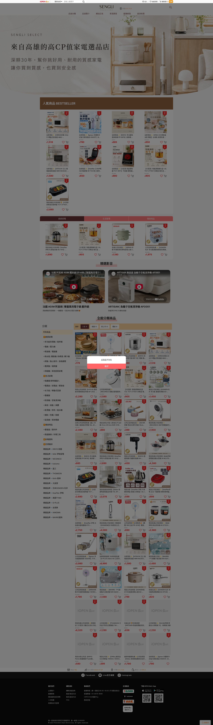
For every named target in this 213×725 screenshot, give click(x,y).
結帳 (171, 1)
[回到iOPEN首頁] (44, 1)
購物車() (165, 1)
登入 (145, 1)
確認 (106, 366)
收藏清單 (155, 1)
